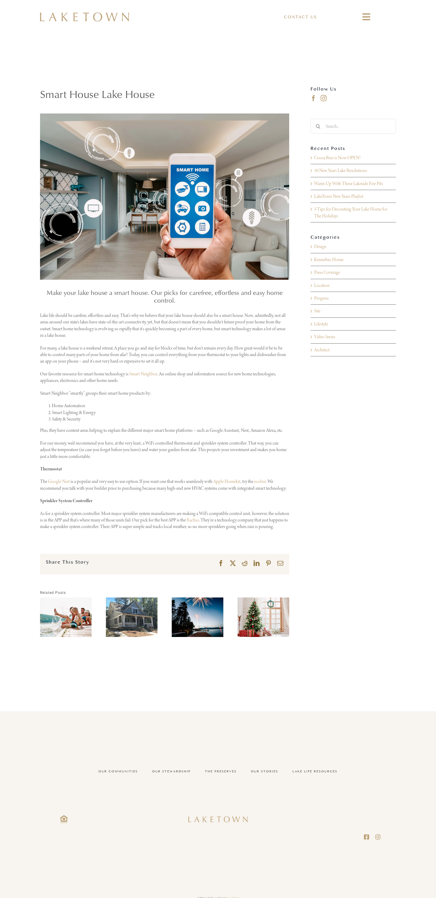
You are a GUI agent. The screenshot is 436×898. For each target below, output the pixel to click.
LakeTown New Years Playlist (338, 196)
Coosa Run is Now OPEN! (337, 157)
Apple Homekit (227, 481)
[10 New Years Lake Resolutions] (66, 617)
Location (322, 285)
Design (320, 246)
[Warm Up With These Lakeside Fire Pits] (131, 617)
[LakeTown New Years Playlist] (197, 617)
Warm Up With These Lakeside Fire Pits (348, 183)
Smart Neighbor (143, 374)
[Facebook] (313, 98)
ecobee (260, 481)
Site (317, 311)
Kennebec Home (328, 259)
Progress (321, 298)
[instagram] (378, 837)
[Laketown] (84, 15)
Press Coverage (327, 272)
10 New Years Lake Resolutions (340, 170)
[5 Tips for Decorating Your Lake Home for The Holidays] (263, 617)
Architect (322, 350)
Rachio (193, 520)
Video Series (324, 336)
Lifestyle (321, 324)
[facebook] (366, 837)
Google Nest (59, 481)
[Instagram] (324, 98)
